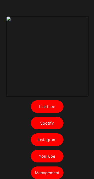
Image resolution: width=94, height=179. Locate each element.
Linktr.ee (47, 106)
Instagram (47, 139)
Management (47, 172)
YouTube (47, 156)
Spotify (47, 123)
